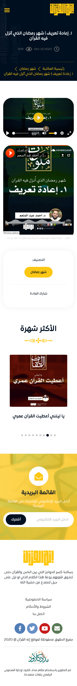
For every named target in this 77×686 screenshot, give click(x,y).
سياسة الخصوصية (38, 599)
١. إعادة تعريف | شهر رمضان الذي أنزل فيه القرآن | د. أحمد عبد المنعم (33, 238)
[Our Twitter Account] (32, 628)
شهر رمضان (27, 69)
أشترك (16, 519)
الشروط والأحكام (38, 607)
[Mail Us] (57, 628)
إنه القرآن (69, 238)
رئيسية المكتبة (53, 69)
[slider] (20, 133)
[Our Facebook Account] (20, 628)
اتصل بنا (38, 614)
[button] (55, 435)
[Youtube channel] (44, 628)
